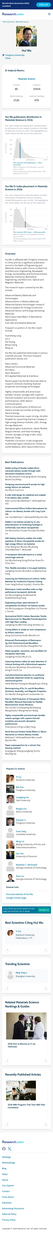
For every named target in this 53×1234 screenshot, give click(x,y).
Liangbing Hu (22, 797)
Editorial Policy (9, 1214)
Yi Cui (18, 777)
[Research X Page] (9, 1149)
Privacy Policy (9, 1220)
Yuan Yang (21, 831)
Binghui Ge (21, 808)
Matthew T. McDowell (26, 864)
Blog (4, 1168)
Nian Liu (20, 876)
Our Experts (8, 1185)
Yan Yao (20, 853)
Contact (6, 1191)
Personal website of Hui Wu (19, 894)
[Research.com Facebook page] (4, 1149)
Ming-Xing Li (21, 972)
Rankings (6, 1157)
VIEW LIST (43, 5)
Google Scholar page (16, 898)
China (8, 58)
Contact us (44, 910)
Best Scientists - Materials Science (16, 22)
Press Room (8, 1197)
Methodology (8, 1162)
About (5, 1180)
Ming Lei (20, 841)
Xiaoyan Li (21, 820)
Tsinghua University (15, 55)
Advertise (6, 1202)
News (5, 1174)
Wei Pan (20, 787)
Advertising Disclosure (13, 1208)
